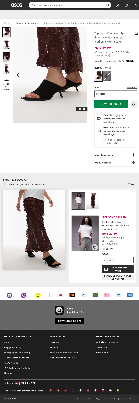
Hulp (6, 342)
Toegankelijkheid (127, 399)
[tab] (78, 201)
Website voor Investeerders (63, 357)
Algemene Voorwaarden (106, 399)
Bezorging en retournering (17, 352)
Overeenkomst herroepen (16, 357)
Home (7, 22)
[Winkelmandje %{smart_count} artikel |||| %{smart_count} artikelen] (135, 5)
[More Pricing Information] (109, 55)
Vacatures (55, 347)
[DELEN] (136, 33)
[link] (98, 76)
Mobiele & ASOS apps (107, 342)
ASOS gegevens (66, 399)
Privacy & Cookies (85, 399)
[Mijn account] (118, 5)
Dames (19, 22)
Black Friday (102, 352)
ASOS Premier (11, 362)
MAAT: (97, 87)
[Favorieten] (126, 5)
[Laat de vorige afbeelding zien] (19, 74)
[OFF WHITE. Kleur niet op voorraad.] (107, 76)
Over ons (54, 342)
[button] (6, 84)
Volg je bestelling (12, 347)
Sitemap (8, 372)
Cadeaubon (101, 347)
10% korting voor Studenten (17, 367)
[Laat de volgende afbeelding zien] (81, 74)
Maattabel (132, 87)
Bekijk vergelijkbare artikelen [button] (118, 277)
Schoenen (33, 22)
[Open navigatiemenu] (5, 5)
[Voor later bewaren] (133, 104)
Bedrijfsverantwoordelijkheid (64, 352)
